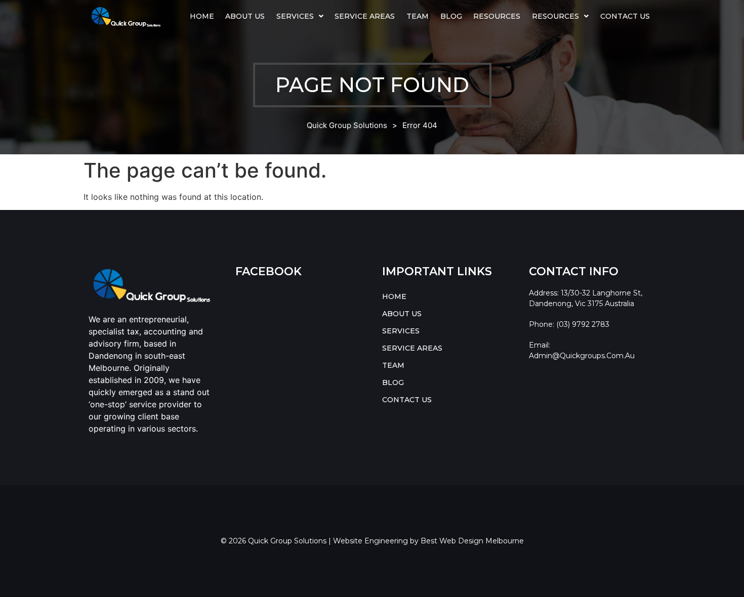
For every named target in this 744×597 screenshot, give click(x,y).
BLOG (451, 16)
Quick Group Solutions (347, 125)
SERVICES (295, 16)
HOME (202, 16)
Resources (496, 16)
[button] (300, 16)
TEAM (417, 16)
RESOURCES (555, 16)
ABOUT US (245, 16)
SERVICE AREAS (365, 16)
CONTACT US (625, 16)
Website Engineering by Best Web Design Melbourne (428, 540)
